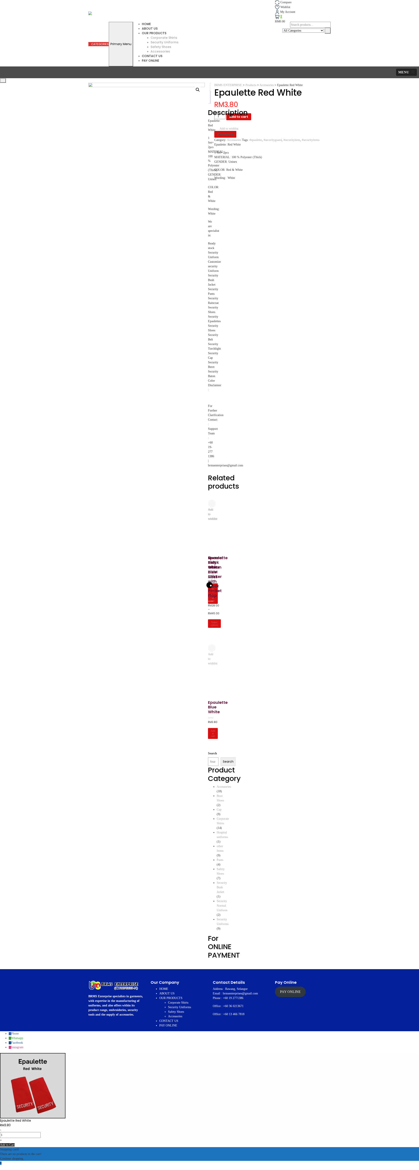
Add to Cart (7, 1144)
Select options (214, 623)
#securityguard (273, 140)
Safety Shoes (161, 47)
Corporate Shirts (164, 38)
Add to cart (238, 117)
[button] (406, 72)
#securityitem (291, 140)
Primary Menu (120, 44)
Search (228, 761)
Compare (225, 134)
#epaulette (255, 140)
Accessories (160, 51)
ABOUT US (150, 28)
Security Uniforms (165, 42)
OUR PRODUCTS (154, 33)
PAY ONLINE (150, 60)
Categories (100, 44)
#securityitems (310, 140)
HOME (146, 24)
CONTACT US (152, 56)
